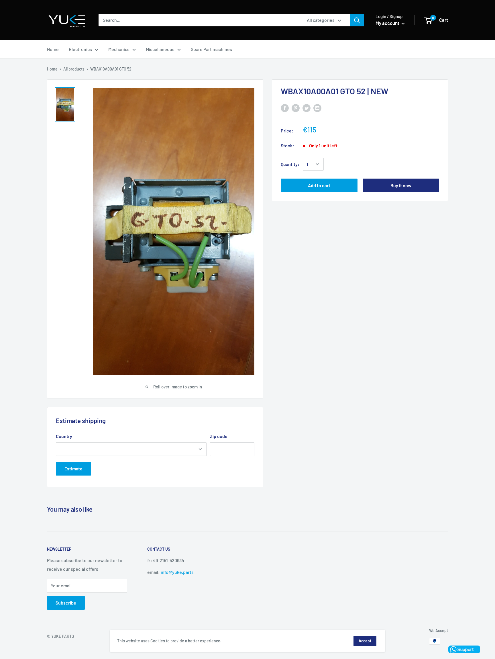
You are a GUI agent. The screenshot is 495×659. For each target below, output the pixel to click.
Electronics (80, 49)
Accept (365, 640)
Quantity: (290, 164)
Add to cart (319, 185)
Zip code (218, 436)
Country (64, 436)
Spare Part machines (211, 49)
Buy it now (400, 185)
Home (53, 49)
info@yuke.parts (177, 572)
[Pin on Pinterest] (296, 107)
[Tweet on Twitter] (306, 107)
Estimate (73, 468)
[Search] (357, 20)
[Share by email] (317, 107)
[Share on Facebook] (285, 107)
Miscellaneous (160, 49)
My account (388, 23)
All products (74, 69)
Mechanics (118, 49)
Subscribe (66, 602)
